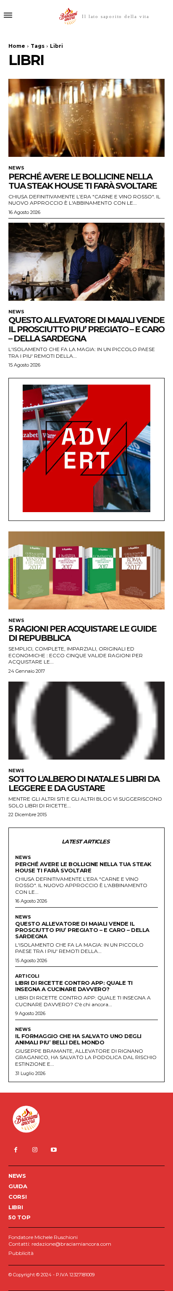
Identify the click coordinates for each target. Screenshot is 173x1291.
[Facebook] (15, 1150)
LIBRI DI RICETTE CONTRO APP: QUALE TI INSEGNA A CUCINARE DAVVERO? (74, 985)
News (16, 168)
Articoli (27, 976)
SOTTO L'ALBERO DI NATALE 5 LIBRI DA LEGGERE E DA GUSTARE (83, 783)
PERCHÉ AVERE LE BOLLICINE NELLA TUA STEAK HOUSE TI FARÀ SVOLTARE (82, 181)
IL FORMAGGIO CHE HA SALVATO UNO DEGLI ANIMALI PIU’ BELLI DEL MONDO (78, 1039)
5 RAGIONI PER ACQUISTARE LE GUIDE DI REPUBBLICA (82, 633)
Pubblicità (21, 1253)
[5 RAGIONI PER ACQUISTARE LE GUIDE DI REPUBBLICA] (86, 570)
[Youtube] (53, 1150)
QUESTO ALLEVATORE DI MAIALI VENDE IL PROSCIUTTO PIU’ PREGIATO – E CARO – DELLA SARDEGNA (86, 329)
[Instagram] (34, 1150)
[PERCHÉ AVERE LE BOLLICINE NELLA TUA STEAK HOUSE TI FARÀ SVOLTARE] (86, 118)
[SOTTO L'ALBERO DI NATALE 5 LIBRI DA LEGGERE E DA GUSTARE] (86, 721)
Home (16, 46)
